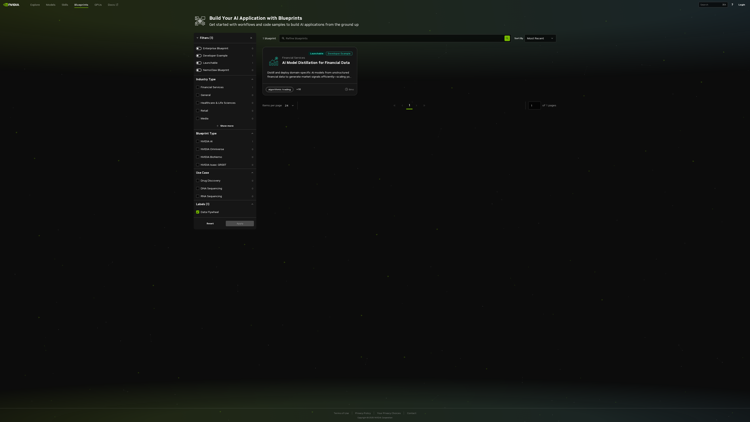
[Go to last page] (424, 105)
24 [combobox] (286, 105)
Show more (227, 125)
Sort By (518, 38)
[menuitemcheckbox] (197, 87)
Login (741, 4)
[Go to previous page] (402, 105)
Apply (240, 223)
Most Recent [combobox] (535, 38)
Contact (411, 413)
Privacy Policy (363, 413)
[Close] (251, 38)
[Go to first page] (394, 105)
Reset (210, 223)
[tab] (409, 105)
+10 (298, 89)
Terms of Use (341, 413)
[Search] (507, 38)
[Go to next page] (416, 105)
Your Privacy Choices (389, 413)
